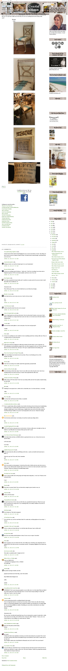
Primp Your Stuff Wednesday (8, 216)
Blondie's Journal (7, 294)
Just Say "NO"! (55, 275)
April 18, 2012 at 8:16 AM (11, 283)
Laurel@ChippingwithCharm (10, 426)
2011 (52, 284)
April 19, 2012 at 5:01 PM (11, 584)
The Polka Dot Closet (8, 473)
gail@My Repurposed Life (9, 449)
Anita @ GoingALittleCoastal (10, 313)
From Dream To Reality (7, 208)
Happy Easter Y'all (55, 267)
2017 (52, 223)
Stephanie (6, 492)
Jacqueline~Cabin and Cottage (10, 526)
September (54, 240)
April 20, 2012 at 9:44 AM (11, 609)
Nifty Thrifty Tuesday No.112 (58, 251)
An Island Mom (7, 533)
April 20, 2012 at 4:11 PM (11, 629)
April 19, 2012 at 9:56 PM (11, 595)
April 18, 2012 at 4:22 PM (11, 400)
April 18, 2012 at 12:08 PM (11, 374)
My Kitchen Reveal (56, 342)
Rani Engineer (7, 278)
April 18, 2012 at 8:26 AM (11, 290)
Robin (5, 463)
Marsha (5, 361)
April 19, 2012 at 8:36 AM (11, 522)
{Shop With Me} (22, 3)
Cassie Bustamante (8, 305)
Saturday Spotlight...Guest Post (58, 330)
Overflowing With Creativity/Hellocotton (10, 207)
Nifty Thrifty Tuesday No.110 (58, 264)
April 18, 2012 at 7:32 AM (11, 258)
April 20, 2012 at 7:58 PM (11, 642)
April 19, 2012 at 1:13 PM (11, 554)
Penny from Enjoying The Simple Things (12, 352)
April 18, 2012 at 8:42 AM (11, 309)
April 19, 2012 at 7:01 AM (11, 506)
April (53, 249)
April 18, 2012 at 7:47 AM (11, 265)
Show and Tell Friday (6, 224)
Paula (5, 540)
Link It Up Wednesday (6, 212)
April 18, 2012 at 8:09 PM (11, 470)
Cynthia (5, 323)
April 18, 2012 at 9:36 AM (11, 358)
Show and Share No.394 (57, 302)
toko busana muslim (8, 551)
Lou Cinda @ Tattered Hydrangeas (11, 435)
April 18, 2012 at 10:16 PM (11, 489)
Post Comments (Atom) (12, 660)
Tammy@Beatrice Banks (9, 499)
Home (2, 3)
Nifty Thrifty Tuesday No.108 (58, 273)
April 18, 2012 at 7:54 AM (11, 274)
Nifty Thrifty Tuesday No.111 (58, 256)
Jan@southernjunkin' (8, 262)
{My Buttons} (30, 3)
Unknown (6, 598)
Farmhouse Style (55, 297)
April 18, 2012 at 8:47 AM (11, 320)
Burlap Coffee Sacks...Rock (9, 10)
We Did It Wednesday (6, 215)
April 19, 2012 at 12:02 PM (11, 537)
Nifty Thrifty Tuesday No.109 (58, 265)
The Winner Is (54, 269)
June (53, 246)
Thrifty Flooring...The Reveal (58, 319)
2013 (52, 231)
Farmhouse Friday (6, 225)
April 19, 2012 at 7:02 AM (11, 514)
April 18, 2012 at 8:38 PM (11, 482)
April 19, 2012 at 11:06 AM (11, 530)
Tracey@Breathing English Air (10, 251)
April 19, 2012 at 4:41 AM (11, 496)
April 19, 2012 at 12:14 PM (11, 547)
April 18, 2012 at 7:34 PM (11, 459)
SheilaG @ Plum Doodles (9, 368)
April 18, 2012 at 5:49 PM (11, 431)
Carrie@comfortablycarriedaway (11, 404)
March (53, 277)
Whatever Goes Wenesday (7, 205)
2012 (52, 233)
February (54, 279)
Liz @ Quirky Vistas (8, 645)
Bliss (5, 386)
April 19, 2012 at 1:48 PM (11, 565)
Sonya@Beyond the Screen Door (10, 588)
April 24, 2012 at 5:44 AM (11, 652)
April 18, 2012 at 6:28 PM (11, 446)
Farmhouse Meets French (57, 336)
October (53, 238)
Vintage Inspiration (6, 218)
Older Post (44, 657)
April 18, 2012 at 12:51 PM (11, 383)
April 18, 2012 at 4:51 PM (11, 412)
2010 (52, 285)
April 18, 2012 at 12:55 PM (11, 393)
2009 (52, 287)
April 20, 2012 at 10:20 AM (11, 620)
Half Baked (6, 510)
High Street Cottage (8, 342)
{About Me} (8, 3)
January (54, 281)
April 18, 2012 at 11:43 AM (11, 365)
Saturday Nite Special (6, 227)
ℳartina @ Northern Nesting (10, 377)
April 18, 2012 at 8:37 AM (11, 302)
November (54, 236)
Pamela (5, 485)
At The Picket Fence (8, 517)
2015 (52, 227)
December (54, 234)
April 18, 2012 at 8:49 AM (11, 330)
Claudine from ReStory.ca (9, 632)
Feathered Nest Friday (6, 219)
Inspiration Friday (5, 221)
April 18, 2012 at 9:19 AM (11, 349)
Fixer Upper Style (55, 347)
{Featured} (15, 3)
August (53, 242)
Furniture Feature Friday (7, 222)
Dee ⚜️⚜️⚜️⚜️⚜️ (8, 415)
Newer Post (4, 657)
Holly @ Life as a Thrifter (9, 558)
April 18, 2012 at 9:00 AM (11, 339)
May (53, 248)
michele (5, 568)
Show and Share (5, 210)
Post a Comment (5, 655)
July (53, 244)
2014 (52, 229)
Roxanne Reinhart (8, 269)
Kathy (5, 333)
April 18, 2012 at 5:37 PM (11, 422)
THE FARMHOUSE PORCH (10, 623)
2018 (52, 221)
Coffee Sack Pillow (55, 271)
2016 (52, 225)
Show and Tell (5, 213)
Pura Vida (6, 396)
